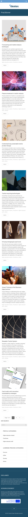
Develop (6, 110)
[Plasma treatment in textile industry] (14, 81)
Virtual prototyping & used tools (11, 242)
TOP (14, 508)
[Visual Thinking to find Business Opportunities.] (14, 275)
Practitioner (15, 62)
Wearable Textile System (9, 341)
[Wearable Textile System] (14, 326)
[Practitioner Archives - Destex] (14, 6)
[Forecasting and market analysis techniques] (14, 31)
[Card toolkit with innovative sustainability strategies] (14, 378)
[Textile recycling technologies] (14, 180)
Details (4, 65)
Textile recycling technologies (11, 193)
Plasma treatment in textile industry (13, 93)
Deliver (6, 212)
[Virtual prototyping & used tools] (14, 230)
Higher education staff (8, 441)
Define (6, 161)
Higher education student (7, 62)
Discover (20, 62)
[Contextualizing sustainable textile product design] (14, 130)
